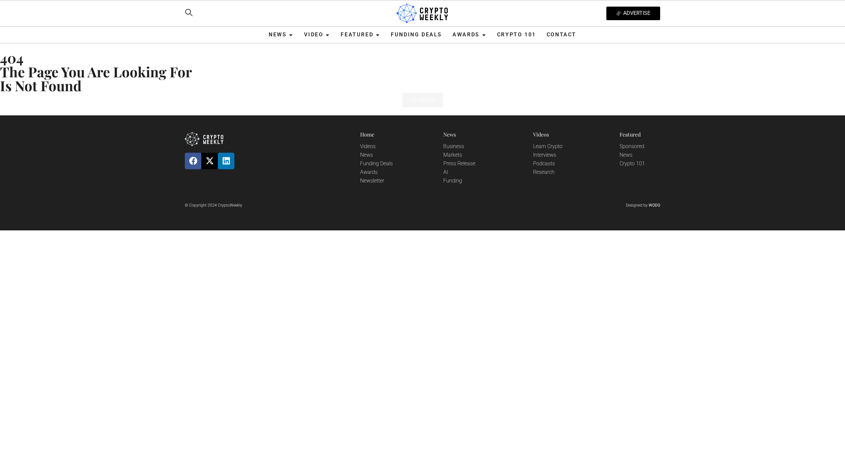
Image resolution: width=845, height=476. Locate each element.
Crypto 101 (632, 163)
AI (445, 172)
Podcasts (544, 163)
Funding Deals (376, 163)
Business (453, 146)
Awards (369, 172)
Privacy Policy (337, 207)
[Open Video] (327, 34)
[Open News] (290, 34)
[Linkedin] (226, 161)
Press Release (459, 163)
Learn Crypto (547, 146)
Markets (452, 155)
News (366, 155)
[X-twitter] (209, 161)
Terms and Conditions (504, 207)
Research (544, 172)
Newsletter (372, 181)
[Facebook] (193, 161)
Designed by (643, 205)
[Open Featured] (377, 34)
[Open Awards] (484, 34)
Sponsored (632, 146)
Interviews (544, 155)
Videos (368, 146)
